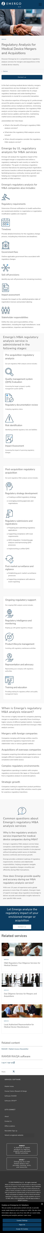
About (7, 1116)
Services (5, 71)
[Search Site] (36, 4)
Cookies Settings (22, 1220)
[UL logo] (11, 4)
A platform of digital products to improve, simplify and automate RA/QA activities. (22, 1149)
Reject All (22, 1225)
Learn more (27, 1215)
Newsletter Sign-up (11, 1131)
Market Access (9, 1086)
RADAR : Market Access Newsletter (15, 1049)
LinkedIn (24, 1178)
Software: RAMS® (10, 1096)
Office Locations (10, 1126)
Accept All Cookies (22, 1229)
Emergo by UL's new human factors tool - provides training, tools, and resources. (22, 1163)
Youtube (19, 1178)
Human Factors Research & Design (16, 1091)
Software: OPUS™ (11, 1101)
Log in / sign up (7, 1063)
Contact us (22, 77)
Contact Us (8, 1121)
